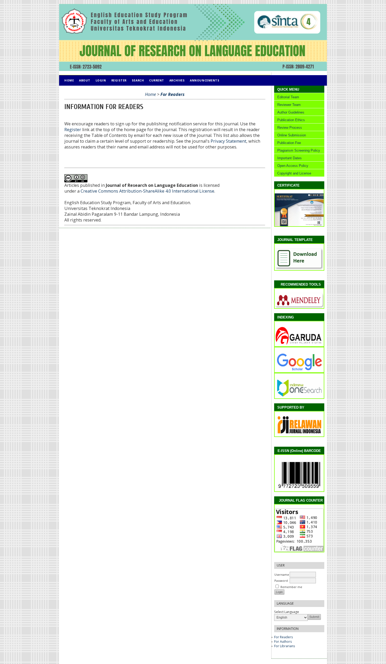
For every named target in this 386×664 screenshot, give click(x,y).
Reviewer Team (289, 105)
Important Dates (289, 158)
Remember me (291, 587)
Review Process (289, 128)
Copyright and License (293, 173)
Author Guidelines (290, 112)
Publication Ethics (291, 120)
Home (69, 80)
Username (281, 575)
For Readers (283, 637)
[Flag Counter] (301, 551)
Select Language (286, 612)
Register (119, 80)
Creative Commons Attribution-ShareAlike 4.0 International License (147, 191)
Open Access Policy (292, 166)
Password (281, 581)
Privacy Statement (228, 141)
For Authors (283, 641)
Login (101, 80)
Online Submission (291, 135)
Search (138, 80)
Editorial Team (288, 97)
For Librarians (284, 646)
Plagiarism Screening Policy (298, 150)
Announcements (204, 80)
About (84, 80)
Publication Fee (289, 143)
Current (156, 80)
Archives (177, 80)
